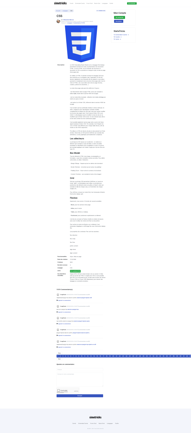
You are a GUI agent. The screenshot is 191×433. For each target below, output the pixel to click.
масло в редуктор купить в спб (86, 344)
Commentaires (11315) (79, 23)
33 (157, 356)
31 (150, 356)
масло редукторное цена (82, 321)
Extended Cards (80, 3)
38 (173, 356)
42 (187, 356)
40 (180, 356)
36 (167, 356)
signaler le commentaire (64, 300)
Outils (111, 3)
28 (140, 356)
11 (84, 356)
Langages (105, 3)
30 (147, 356)
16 (100, 356)
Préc (59, 353)
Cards (71, 3)
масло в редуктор (73, 309)
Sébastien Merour (68, 19)
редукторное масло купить (81, 332)
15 (97, 356)
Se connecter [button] (131, 3)
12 (87, 356)
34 (160, 356)
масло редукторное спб (84, 297)
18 (106, 356)
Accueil (58, 10)
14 (94, 356)
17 (103, 356)
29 (143, 356)
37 (170, 356)
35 (163, 356)
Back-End (97, 3)
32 (153, 356)
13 (91, 356)
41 (183, 356)
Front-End (89, 3)
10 (81, 356)
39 (177, 356)
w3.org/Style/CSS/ (75, 271)
